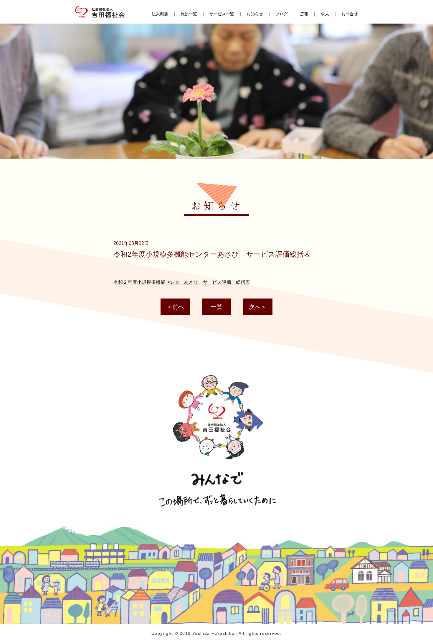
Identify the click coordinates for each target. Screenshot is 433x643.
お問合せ (349, 13)
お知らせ (255, 13)
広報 (304, 13)
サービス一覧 (221, 13)
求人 (325, 13)
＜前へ (175, 307)
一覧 (216, 307)
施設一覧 (189, 13)
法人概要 (160, 13)
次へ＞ (258, 307)
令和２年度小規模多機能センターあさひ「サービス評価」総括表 (181, 282)
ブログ (281, 13)
